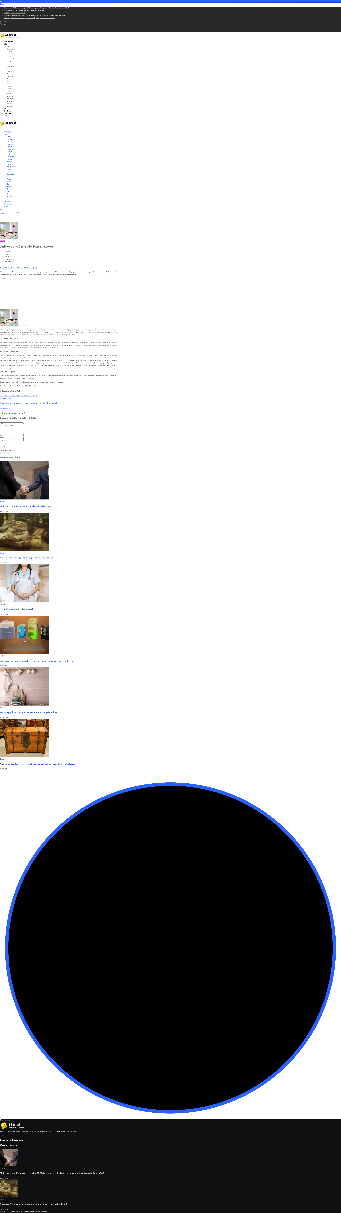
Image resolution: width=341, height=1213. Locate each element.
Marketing (10, 73)
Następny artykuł (5, 408)
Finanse (9, 56)
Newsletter (7, 111)
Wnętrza (10, 101)
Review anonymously (8, 450)
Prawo (9, 91)
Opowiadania (11, 83)
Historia (9, 61)
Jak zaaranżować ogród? (12, 413)
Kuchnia (9, 71)
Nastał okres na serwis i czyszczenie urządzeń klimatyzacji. (29, 403)
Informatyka (11, 66)
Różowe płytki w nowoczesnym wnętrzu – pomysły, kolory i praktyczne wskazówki (29, 18)
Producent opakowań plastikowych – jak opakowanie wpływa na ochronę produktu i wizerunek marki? (35, 15)
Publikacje (7, 108)
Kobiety (9, 68)
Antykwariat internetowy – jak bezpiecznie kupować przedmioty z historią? (37, 764)
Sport (9, 93)
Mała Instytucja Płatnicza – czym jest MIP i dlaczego (25, 506)
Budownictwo (11, 49)
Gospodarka (11, 59)
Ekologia (9, 51)
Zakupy (9, 103)
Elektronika (10, 54)
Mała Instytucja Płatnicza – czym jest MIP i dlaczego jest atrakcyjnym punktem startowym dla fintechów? (36, 8)
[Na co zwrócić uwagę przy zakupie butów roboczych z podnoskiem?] (9, 1197)
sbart (8, 251)
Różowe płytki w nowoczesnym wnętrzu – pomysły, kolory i (29, 713)
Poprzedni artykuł (5, 398)
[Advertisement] (59, 293)
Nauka (9, 78)
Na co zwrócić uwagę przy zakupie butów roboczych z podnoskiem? (25, 10)
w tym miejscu (58, 382)
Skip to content (4, 4)
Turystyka (10, 98)
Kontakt (6, 116)
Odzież (9, 81)
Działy (6, 44)
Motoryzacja (11, 76)
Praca (9, 88)
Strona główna (8, 41)
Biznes (9, 46)
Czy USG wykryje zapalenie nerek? (14, 13)
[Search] (1, 120)
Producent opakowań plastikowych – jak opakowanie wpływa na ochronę (36, 661)
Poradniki (10, 86)
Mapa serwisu (8, 113)
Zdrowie (9, 106)
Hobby (9, 64)
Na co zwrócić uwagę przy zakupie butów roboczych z (26, 558)
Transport (10, 96)
